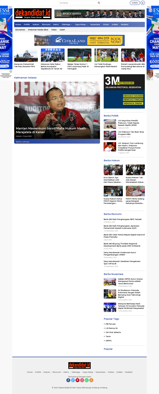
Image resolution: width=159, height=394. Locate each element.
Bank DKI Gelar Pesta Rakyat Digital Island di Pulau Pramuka (124, 236)
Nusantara (95, 24)
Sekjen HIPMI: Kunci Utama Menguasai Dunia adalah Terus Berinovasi (130, 281)
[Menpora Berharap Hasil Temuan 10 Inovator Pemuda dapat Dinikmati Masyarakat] (110, 307)
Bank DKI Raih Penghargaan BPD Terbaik (123, 219)
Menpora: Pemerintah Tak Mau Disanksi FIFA (24, 65)
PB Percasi (111, 324)
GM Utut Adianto (113, 332)
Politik (27, 24)
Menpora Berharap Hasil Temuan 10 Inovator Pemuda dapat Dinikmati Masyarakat (131, 306)
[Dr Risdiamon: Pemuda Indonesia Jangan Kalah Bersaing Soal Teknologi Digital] (110, 294)
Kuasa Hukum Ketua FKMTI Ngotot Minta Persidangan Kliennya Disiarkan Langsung (113, 201)
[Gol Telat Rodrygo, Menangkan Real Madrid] (106, 55)
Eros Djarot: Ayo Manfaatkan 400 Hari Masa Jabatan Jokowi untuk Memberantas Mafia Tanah (113, 179)
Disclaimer (20, 30)
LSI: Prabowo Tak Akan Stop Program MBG (131, 133)
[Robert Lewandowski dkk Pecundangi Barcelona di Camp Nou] (133, 55)
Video (54, 30)
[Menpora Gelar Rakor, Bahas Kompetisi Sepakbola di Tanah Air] (53, 55)
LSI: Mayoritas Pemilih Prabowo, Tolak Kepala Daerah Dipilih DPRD (128, 122)
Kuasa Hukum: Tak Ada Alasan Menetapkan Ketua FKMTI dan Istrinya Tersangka (134, 179)
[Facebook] (68, 380)
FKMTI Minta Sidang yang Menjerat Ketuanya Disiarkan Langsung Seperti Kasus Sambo (135, 201)
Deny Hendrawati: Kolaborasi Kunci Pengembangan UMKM (120, 253)
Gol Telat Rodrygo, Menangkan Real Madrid (105, 65)
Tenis (108, 336)
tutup (10, 7)
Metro (56, 24)
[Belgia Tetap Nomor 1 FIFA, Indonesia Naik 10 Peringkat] (79, 55)
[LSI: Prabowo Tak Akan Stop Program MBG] (110, 135)
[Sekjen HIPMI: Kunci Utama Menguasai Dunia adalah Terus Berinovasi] (110, 282)
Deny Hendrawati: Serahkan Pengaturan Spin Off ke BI (122, 262)
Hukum (36, 24)
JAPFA (108, 340)
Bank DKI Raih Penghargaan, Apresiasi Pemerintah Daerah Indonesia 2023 (121, 227)
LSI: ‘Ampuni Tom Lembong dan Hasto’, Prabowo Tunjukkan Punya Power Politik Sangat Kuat (130, 146)
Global (106, 24)
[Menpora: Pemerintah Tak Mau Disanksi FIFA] (26, 55)
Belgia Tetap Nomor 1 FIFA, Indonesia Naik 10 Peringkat (78, 66)
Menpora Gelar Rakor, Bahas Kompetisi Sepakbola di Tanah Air (51, 66)
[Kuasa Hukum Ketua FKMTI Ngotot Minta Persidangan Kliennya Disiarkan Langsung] (113, 191)
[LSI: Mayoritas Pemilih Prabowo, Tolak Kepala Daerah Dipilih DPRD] (110, 124)
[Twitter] (73, 380)
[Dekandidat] (33, 13)
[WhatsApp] (87, 380)
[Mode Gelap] (143, 3)
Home (18, 24)
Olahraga (66, 24)
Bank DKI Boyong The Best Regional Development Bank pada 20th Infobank (122, 244)
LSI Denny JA (112, 328)
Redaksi (124, 24)
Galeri (62, 30)
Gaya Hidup (80, 24)
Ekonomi (46, 24)
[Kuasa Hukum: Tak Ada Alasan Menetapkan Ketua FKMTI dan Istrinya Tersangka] (135, 169)
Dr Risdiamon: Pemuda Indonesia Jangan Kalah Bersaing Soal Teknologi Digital (129, 293)
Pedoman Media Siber (38, 30)
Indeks (135, 3)
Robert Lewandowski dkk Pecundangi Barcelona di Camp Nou (133, 66)
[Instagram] (82, 380)
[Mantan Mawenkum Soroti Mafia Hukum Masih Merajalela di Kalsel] (57, 110)
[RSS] (91, 380)
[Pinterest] (78, 380)
